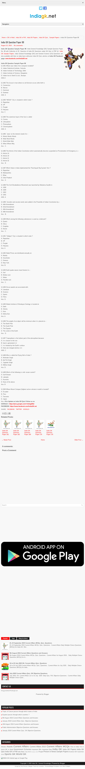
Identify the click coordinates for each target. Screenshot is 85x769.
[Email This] (3, 413)
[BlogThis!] (5, 413)
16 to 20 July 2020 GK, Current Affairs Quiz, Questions (28, 663)
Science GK (73, 752)
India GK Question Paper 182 (16, 432)
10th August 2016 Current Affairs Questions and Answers (20, 724)
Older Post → (78, 440)
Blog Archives (23, 638)
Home (4, 37)
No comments (18, 45)
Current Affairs (21, 746)
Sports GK (10, 754)
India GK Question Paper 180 (27, 432)
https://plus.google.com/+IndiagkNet (21, 404)
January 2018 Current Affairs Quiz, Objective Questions (20, 721)
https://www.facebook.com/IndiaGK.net (23, 406)
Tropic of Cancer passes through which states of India (19, 711)
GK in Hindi (10, 37)
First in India (75, 747)
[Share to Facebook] (9, 413)
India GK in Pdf (21, 37)
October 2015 (34, 751)
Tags (13, 638)
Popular (5, 638)
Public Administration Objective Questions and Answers (20, 727)
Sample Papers (54, 37)
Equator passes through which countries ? (15, 715)
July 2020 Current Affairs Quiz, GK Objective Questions (28, 673)
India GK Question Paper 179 (38, 432)
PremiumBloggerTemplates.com (53, 766)
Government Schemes (22, 749)
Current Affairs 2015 (38, 747)
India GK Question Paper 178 (49, 432)
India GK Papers (32, 37)
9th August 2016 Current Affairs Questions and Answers (29, 653)
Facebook (10, 409)
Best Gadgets (66, 766)
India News (21, 752)
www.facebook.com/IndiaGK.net (16, 58)
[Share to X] (7, 413)
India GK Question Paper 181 (5, 432)
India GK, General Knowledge (41, 763)
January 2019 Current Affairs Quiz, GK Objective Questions (21, 730)
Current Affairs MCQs (58, 746)
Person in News (49, 752)
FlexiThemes (24, 766)
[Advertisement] (27, 31)
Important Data (47, 749)
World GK (21, 754)
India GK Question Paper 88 (12, 42)
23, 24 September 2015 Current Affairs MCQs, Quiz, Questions (31, 643)
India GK (57, 749)
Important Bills (37, 749)
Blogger (46, 694)
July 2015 (28, 751)
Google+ (26, 409)
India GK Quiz (43, 37)
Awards (10, 747)
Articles (3, 747)
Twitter (19, 409)
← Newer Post (6, 440)
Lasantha (41, 766)
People (41, 752)
